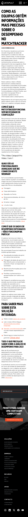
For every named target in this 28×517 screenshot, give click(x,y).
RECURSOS (8, 474)
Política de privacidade (10, 462)
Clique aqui (15, 337)
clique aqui (8, 377)
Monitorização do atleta (11, 442)
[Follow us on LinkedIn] (10, 510)
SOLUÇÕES (8, 439)
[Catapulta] (8, 3)
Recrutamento (8, 444)
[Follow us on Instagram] (5, 510)
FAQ (5, 479)
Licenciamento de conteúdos (12, 448)
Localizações (8, 504)
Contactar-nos (8, 502)
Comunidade (7, 493)
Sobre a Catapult (8, 456)
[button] (14, 419)
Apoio (6, 487)
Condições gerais (9, 464)
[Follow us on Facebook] (18, 510)
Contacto (8, 499)
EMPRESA (7, 453)
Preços (6, 481)
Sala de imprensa (8, 468)
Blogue (6, 477)
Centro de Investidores (10, 460)
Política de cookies (9, 466)
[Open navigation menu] (20, 3)
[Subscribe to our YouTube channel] (23, 510)
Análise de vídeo (8, 446)
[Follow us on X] (14, 510)
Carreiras (7, 458)
